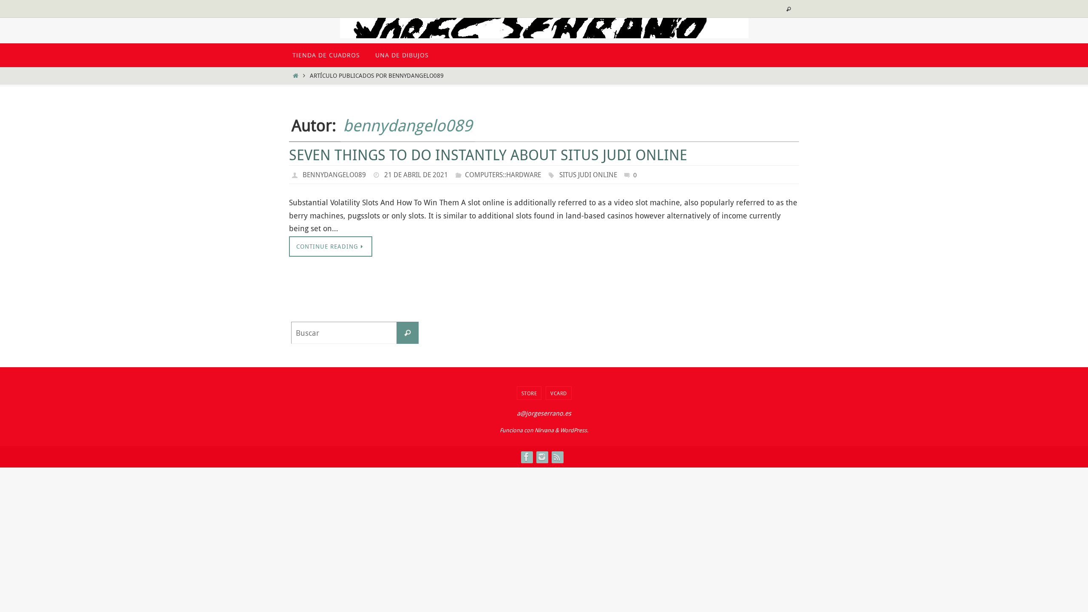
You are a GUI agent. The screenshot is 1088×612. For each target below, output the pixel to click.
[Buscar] (408, 333)
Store (529, 393)
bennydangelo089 (407, 125)
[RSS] (557, 456)
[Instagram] (541, 456)
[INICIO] (295, 75)
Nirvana (544, 430)
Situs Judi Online (588, 174)
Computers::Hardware (503, 174)
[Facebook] (526, 456)
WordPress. (574, 430)
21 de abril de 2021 (416, 174)
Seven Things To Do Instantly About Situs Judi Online (488, 154)
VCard (558, 393)
